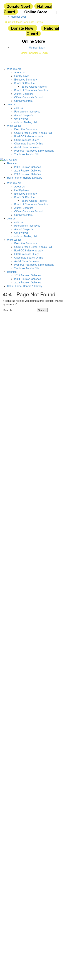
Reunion (12, 163)
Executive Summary (25, 79)
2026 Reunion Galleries (27, 167)
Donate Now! (18, 6)
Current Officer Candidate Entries (24, 22)
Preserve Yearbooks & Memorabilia (34, 150)
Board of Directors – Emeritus (31, 90)
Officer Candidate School (28, 97)
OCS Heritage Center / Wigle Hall (33, 133)
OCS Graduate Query (26, 140)
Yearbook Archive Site (26, 154)
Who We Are (14, 69)
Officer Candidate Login (34, 53)
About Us (19, 72)
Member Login (19, 16)
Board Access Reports (34, 86)
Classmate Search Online (28, 143)
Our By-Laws (21, 76)
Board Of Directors (24, 83)
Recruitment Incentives (27, 111)
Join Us (11, 104)
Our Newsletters (23, 101)
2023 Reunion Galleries (27, 174)
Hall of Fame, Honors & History (24, 177)
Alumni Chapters (23, 93)
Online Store (35, 12)
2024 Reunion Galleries (27, 170)
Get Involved (21, 118)
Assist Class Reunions (26, 147)
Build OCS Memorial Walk (28, 136)
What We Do (14, 125)
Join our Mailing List (25, 122)
